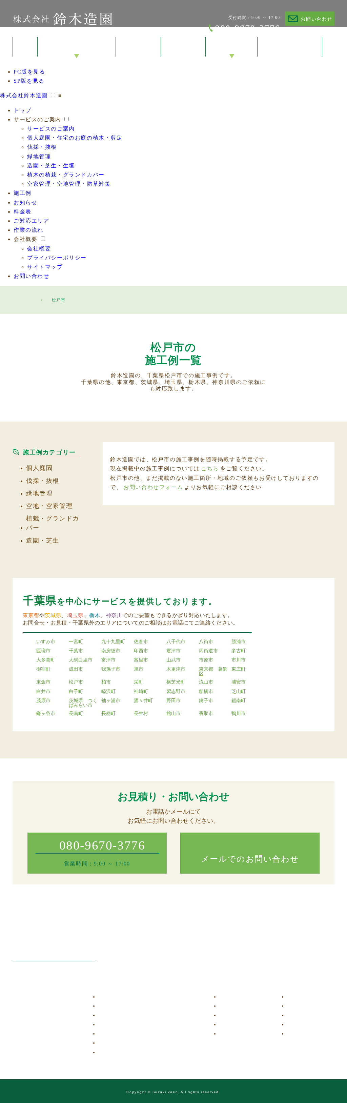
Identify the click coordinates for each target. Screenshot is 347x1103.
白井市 (43, 691)
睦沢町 (108, 691)
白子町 (76, 691)
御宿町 (43, 669)
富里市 (141, 660)
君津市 (173, 651)
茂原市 (43, 700)
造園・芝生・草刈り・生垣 (132, 1033)
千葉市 (76, 651)
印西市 (141, 651)
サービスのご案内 (37, 119)
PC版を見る (29, 72)
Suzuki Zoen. (166, 1092)
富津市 (108, 660)
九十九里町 (113, 641)
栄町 (138, 682)
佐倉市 (141, 641)
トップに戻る (328, 1078)
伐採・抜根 (42, 147)
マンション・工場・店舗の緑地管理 (142, 1024)
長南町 (76, 713)
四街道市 (208, 651)
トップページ (29, 298)
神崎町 (141, 691)
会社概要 (25, 239)
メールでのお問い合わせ (250, 859)
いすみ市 (45, 641)
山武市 (173, 660)
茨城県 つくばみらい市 (83, 703)
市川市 (238, 660)
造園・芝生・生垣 (51, 165)
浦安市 (238, 682)
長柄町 (108, 713)
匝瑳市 (43, 651)
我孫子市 (110, 669)
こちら (210, 468)
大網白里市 (81, 660)
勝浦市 (238, 641)
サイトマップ (45, 267)
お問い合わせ (316, 19)
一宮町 (76, 641)
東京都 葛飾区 (213, 671)
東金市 (43, 682)
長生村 (141, 713)
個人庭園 (39, 468)
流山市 (206, 682)
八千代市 (175, 641)
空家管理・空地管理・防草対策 (68, 184)
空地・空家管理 (49, 506)
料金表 (23, 212)
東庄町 (238, 669)
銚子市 (206, 700)
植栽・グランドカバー (52, 523)
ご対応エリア (31, 221)
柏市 (106, 682)
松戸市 (76, 682)
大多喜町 (45, 660)
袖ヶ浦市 (110, 700)
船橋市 (206, 691)
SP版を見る (29, 81)
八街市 (206, 641)
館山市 (173, 713)
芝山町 (238, 691)
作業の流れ (28, 230)
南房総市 (110, 651)
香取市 (206, 713)
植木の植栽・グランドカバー (66, 175)
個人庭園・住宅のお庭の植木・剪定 (75, 138)
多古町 (238, 651)
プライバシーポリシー (57, 258)
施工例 (23, 193)
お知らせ (25, 202)
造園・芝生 (42, 540)
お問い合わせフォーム (153, 487)
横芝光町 (175, 682)
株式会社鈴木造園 (63, 19)
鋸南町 (238, 700)
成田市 (76, 669)
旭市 (138, 669)
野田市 (173, 700)
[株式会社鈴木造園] (54, 942)
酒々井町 (143, 700)
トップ (23, 110)
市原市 (206, 660)
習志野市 (175, 691)
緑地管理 (39, 156)
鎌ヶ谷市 (45, 713)
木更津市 (175, 669)
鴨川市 (238, 713)
